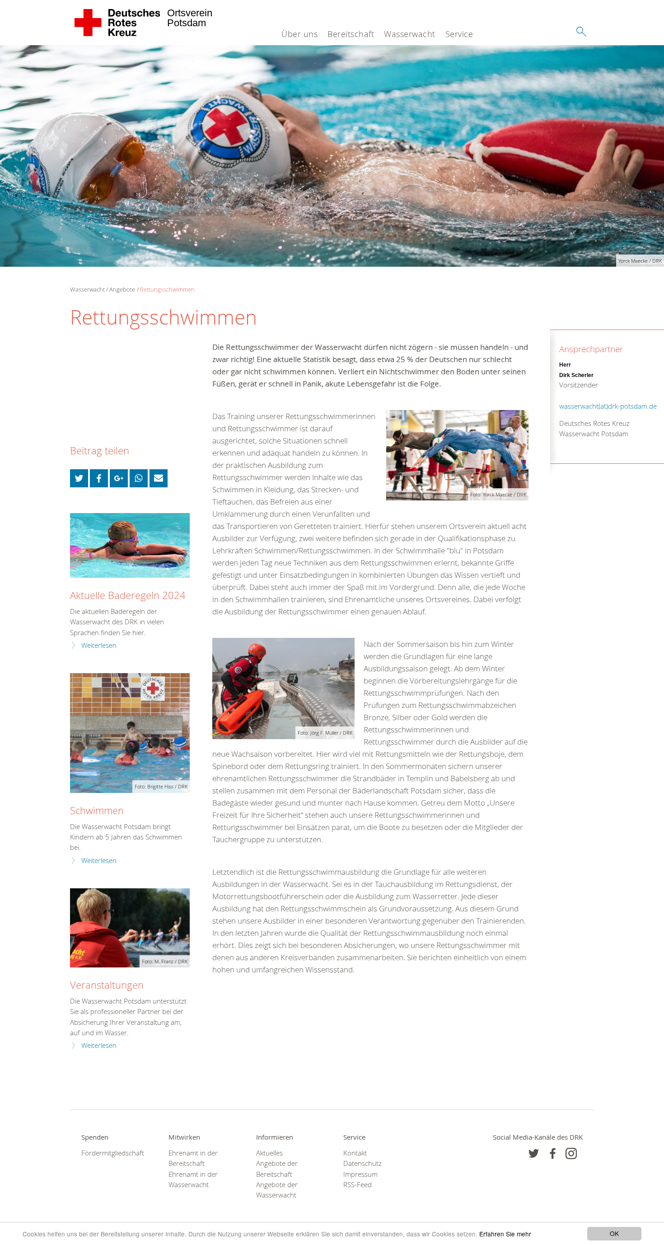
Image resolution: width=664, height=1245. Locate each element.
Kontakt (355, 1153)
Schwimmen (97, 810)
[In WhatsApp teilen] (139, 478)
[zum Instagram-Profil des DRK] (571, 1153)
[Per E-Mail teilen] (159, 478)
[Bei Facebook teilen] (99, 478)
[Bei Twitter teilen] (79, 478)
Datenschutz (362, 1163)
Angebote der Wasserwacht (277, 1189)
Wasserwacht (409, 33)
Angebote (122, 289)
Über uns (299, 33)
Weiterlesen (99, 645)
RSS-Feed (357, 1184)
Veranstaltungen (107, 985)
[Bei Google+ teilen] (119, 478)
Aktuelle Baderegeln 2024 (128, 595)
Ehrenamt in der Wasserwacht (193, 1179)
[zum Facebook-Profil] (533, 1153)
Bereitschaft (350, 33)
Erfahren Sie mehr (505, 1233)
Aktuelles (269, 1153)
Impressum (360, 1174)
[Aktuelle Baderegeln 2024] (130, 545)
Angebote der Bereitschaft (277, 1168)
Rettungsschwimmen (167, 289)
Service (459, 33)
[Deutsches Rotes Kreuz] (117, 22)
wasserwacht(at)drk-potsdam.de (608, 406)
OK (614, 1233)
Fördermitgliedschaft (112, 1153)
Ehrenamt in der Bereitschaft (193, 1158)
